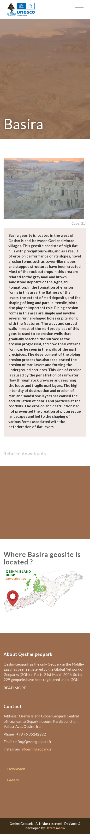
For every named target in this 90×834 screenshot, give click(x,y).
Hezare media (55, 828)
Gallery (13, 780)
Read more (15, 687)
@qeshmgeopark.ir (37, 749)
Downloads (16, 769)
